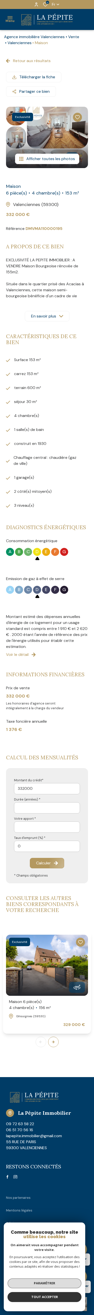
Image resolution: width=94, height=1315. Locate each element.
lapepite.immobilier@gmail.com (34, 1135)
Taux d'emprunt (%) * (29, 838)
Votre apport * (25, 818)
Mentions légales (19, 1210)
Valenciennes (20, 42)
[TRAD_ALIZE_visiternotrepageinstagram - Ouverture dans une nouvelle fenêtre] (15, 1177)
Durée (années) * (27, 799)
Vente (73, 36)
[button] (53, 1042)
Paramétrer (44, 1283)
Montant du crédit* (28, 780)
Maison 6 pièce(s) (30, 1004)
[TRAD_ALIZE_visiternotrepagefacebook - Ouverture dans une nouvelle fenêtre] (7, 1177)
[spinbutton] (47, 846)
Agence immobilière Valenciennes (34, 36)
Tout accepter (44, 1297)
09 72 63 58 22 (20, 1123)
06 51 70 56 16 (19, 1129)
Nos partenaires (18, 1198)
